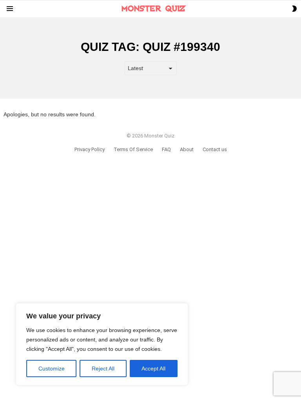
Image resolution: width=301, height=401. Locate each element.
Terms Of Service (133, 149)
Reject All (103, 368)
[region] (102, 344)
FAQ (166, 149)
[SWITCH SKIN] (294, 8)
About (187, 149)
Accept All (153, 368)
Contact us (215, 149)
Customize (51, 368)
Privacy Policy (89, 149)
